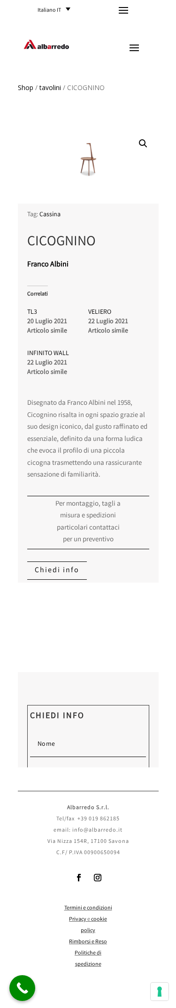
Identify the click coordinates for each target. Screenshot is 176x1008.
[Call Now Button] (22, 988)
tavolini (50, 87)
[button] (56, 10)
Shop (25, 87)
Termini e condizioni (88, 908)
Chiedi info (57, 570)
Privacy (77, 920)
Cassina (50, 215)
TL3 (32, 312)
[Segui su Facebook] (78, 877)
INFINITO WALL (48, 353)
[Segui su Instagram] (97, 877)
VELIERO (99, 312)
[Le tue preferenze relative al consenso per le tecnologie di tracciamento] (159, 991)
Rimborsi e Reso (88, 942)
